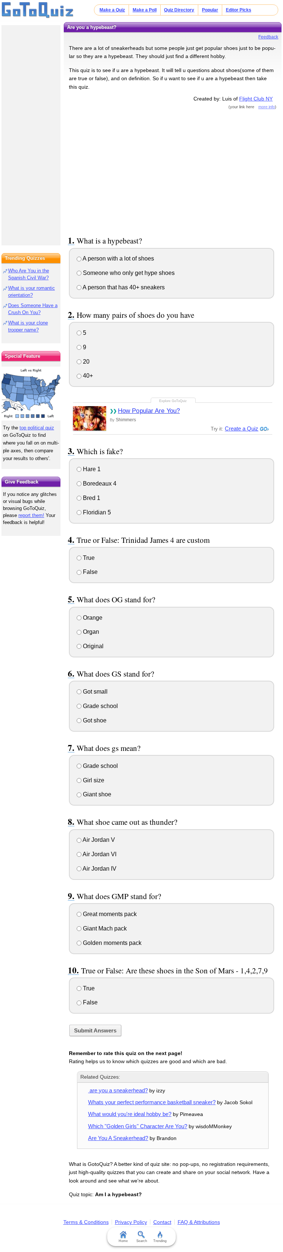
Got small (94, 691)
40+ (87, 375)
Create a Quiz (241, 428)
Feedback (268, 37)
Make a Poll (145, 10)
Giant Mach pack (104, 928)
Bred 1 (90, 498)
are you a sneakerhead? (118, 1090)
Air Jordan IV (98, 868)
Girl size (92, 780)
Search (141, 1241)
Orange (91, 618)
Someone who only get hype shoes (128, 273)
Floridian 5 (96, 512)
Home (123, 1241)
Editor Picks (238, 10)
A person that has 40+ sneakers (123, 287)
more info (266, 107)
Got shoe (93, 720)
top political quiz (37, 428)
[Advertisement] (173, 171)
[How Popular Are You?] (89, 418)
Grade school (99, 706)
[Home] (38, 10)
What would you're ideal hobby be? (129, 1114)
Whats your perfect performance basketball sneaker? (152, 1102)
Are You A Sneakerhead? (118, 1138)
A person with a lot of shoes (117, 258)
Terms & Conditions (86, 1222)
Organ (90, 632)
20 (85, 361)
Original (92, 646)
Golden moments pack (111, 943)
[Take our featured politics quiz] (30, 394)
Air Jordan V (98, 840)
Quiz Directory (179, 10)
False (89, 572)
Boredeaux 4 (98, 483)
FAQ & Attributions (199, 1222)
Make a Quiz (112, 10)
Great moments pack (109, 914)
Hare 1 (91, 469)
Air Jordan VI (98, 854)
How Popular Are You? (149, 410)
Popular (210, 10)
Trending (160, 1241)
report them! (31, 515)
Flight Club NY (256, 99)
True (88, 558)
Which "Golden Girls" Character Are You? (137, 1126)
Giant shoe (96, 794)
